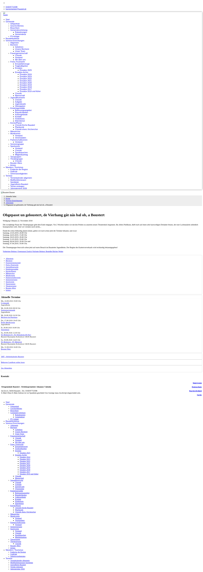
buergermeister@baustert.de (16, 9)
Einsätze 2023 (26, 77)
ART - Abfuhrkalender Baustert (12, 357)
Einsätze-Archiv (21, 72)
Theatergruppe (16, 159)
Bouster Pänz (6, 349)
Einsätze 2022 (26, 79)
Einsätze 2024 (26, 74)
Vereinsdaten (20, 138)
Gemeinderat (20, 34)
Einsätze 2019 (26, 85)
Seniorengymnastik (8, 310)
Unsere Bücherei (22, 49)
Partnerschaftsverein (18, 140)
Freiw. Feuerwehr (17, 62)
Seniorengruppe (17, 144)
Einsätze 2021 (26, 81)
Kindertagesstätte (17, 108)
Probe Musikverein (8, 322)
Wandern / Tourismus (14, 167)
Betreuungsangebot (23, 110)
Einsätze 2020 (26, 83)
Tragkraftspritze (21, 66)
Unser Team (20, 51)
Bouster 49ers (16, 163)
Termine (9, 176)
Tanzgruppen (15, 157)
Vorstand (18, 58)
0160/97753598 (11, 7)
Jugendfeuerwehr (17, 98)
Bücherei (14, 45)
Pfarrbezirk (19, 127)
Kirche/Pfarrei (16, 123)
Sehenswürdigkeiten (18, 174)
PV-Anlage (14, 36)
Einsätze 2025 (26, 70)
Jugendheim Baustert (19, 184)
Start (8, 20)
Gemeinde (10, 22)
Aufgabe (18, 102)
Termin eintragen (17, 186)
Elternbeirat (20, 121)
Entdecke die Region (19, 169)
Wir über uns (20, 60)
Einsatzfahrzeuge (22, 64)
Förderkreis (20, 119)
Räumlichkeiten (21, 112)
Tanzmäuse (5, 330)
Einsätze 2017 (26, 89)
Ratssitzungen (21, 32)
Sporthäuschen (21, 153)
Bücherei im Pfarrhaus (9, 317)
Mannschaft (20, 96)
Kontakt (18, 117)
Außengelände (21, 115)
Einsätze (18, 68)
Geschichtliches (17, 26)
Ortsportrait (15, 24)
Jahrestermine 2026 (18, 188)
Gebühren (19, 47)
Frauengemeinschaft (18, 53)
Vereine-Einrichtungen (15, 41)
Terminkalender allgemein (21, 178)
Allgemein (14, 43)
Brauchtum (14, 28)
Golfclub (13, 172)
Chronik (18, 55)
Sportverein (15, 146)
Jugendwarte (20, 104)
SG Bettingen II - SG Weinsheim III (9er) (16, 335)
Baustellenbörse (12, 39)
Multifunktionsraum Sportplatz (18, 181)
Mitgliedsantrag (21, 155)
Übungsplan (20, 106)
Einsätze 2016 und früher (30, 91)
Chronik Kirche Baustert (25, 125)
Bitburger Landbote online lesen (13, 362)
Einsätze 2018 (26, 87)
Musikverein (15, 134)
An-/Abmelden (6, 368)
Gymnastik (5, 303)
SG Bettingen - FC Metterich (11, 342)
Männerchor (15, 131)
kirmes (13, 165)
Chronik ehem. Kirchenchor (26, 129)
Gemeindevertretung (18, 30)
